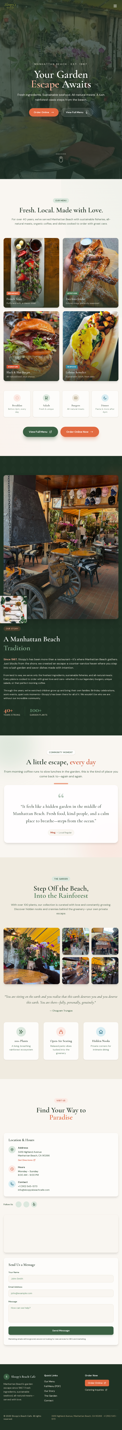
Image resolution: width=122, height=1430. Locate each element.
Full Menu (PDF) (52, 1386)
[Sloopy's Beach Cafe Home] (10, 6)
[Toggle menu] (115, 6)
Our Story (49, 1391)
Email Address (15, 1287)
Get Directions (25, 1160)
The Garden (50, 1395)
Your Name (13, 1272)
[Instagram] (26, 1204)
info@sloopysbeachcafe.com (34, 1189)
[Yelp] (34, 1204)
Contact (48, 1400)
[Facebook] (19, 1204)
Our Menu (49, 1381)
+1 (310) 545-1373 (27, 1186)
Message (12, 1301)
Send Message (61, 1330)
